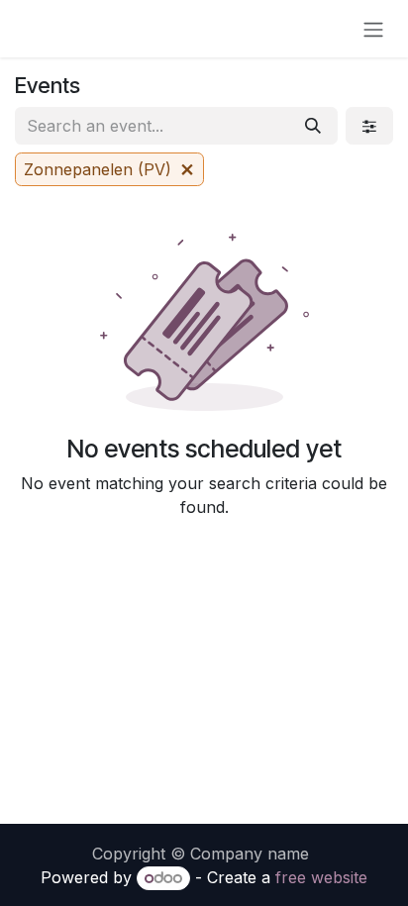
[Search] (313, 126)
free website (321, 877)
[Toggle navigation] (373, 29)
